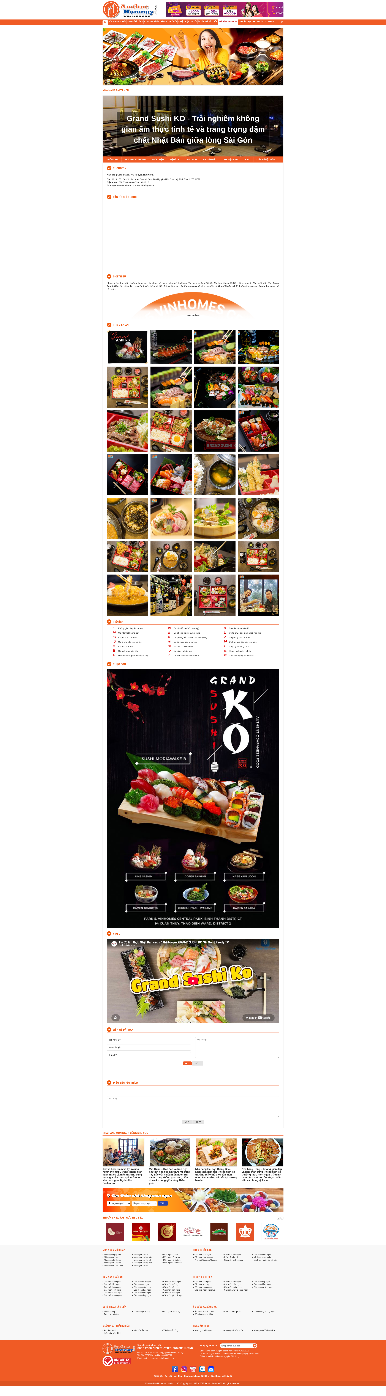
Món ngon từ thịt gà (112, 1260)
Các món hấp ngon (262, 1282)
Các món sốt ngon (202, 1282)
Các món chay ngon (142, 1295)
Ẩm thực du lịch (111, 1330)
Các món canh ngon (113, 1295)
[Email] (211, 1369)
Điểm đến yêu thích (112, 1333)
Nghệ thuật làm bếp (114, 1306)
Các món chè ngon (232, 1255)
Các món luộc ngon (232, 1284)
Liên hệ (228, 1376)
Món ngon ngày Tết (112, 1255)
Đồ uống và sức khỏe (204, 1314)
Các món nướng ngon (263, 1287)
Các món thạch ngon (204, 1257)
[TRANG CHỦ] (105, 22)
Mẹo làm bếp (109, 1312)
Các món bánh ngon (172, 1282)
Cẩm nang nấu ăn (113, 1276)
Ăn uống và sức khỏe (205, 1306)
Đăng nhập (209, 1376)
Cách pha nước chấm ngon (236, 1290)
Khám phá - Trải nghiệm (116, 1325)
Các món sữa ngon (203, 1255)
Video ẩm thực (201, 1325)
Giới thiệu (158, 1376)
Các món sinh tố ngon (233, 1260)
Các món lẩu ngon (112, 1284)
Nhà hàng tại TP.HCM (116, 90)
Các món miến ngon (142, 1287)
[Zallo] (245, 1232)
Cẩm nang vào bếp (142, 1312)
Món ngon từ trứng (171, 1257)
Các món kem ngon (262, 1255)
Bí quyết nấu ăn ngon (172, 1312)
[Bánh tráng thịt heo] (193, 1232)
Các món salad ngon (113, 1293)
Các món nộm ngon (142, 1293)
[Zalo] (202, 1369)
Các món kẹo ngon (112, 1282)
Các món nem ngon (171, 1290)
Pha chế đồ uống (202, 1249)
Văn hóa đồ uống (170, 1330)
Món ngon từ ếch (170, 1255)
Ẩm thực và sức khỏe (204, 1312)
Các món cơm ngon (112, 1290)
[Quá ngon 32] (167, 1232)
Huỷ (198, 1122)
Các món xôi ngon (171, 1287)
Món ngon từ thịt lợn (143, 1263)
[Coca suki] (219, 1232)
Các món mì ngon (141, 1284)
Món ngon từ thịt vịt (142, 1260)
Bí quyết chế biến (202, 1276)
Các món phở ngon (171, 1284)
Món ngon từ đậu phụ (113, 1265)
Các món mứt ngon (142, 1282)
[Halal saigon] (141, 1232)
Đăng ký (220, 1376)
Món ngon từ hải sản (143, 1257)
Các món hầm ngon (262, 1284)
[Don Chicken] (115, 1232)
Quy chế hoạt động (173, 1376)
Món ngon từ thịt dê (171, 1260)
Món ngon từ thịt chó (172, 1263)
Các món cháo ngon (142, 1290)
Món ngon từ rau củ (142, 1265)
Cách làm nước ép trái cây (265, 1260)
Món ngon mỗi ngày (114, 1249)
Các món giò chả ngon (173, 1295)
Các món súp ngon (171, 1293)
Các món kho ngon (203, 1284)
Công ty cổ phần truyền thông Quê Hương (165, 1348)
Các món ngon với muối (205, 1290)
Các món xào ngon (232, 1282)
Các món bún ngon (112, 1287)
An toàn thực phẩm (232, 1312)
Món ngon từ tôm (111, 1257)
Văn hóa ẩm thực (141, 1330)
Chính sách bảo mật (193, 1376)
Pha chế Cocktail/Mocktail (206, 1260)
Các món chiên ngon (233, 1287)
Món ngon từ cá (141, 1255)
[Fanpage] (175, 1369)
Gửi (187, 1063)
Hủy (197, 1063)
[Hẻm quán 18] (271, 1232)
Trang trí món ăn (111, 1314)
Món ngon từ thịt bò (112, 1263)
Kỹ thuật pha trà (231, 1257)
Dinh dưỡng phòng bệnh (264, 1312)
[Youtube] (193, 1369)
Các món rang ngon (203, 1287)
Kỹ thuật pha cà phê (262, 1257)
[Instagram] (184, 1369)
